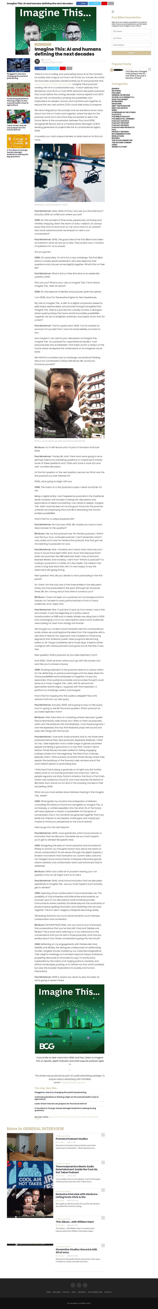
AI (49, 1117)
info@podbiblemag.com (72, 1082)
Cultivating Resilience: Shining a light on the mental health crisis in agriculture (18, 102)
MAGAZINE (116, 103)
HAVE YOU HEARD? (120, 99)
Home (48, 1292)
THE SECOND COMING (121, 142)
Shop (74, 1292)
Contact (108, 1292)
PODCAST (66, 1292)
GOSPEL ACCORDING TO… (123, 97)
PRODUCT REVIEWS (120, 131)
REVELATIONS (118, 136)
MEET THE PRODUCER (121, 106)
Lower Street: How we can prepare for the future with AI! (16, 127)
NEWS (114, 110)
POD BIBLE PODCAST (121, 116)
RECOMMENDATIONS (121, 134)
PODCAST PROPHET (120, 123)
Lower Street (85, 1117)
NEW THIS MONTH (120, 108)
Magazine (56, 1292)
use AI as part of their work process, (53, 84)
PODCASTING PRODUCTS (123, 127)
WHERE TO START (119, 147)
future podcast (72, 1117)
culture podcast (58, 1117)
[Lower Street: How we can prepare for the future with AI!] (18, 123)
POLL (114, 129)
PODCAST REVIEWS (120, 125)
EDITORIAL (116, 91)
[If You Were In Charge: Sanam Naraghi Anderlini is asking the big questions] (18, 147)
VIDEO (114, 144)
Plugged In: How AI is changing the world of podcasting (17, 76)
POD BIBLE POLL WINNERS (123, 119)
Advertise (82, 1292)
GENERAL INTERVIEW (121, 95)
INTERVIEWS (117, 101)
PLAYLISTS (116, 114)
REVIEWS (116, 138)
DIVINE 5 (115, 88)
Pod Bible (48, 60)
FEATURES (116, 93)
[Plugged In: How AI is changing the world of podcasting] (18, 71)
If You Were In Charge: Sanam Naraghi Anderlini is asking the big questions (17, 153)
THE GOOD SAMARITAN (122, 140)
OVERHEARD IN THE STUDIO (124, 112)
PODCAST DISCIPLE (120, 121)
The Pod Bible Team (95, 1292)
